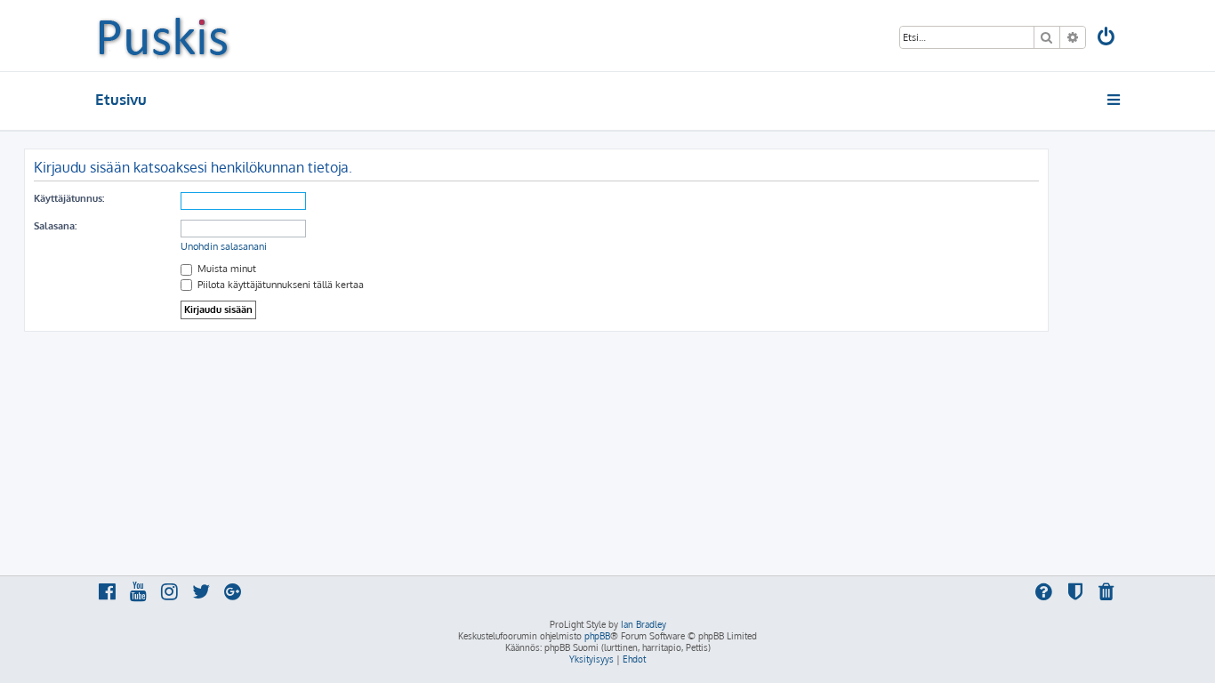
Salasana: (55, 226)
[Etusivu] (163, 35)
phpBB (597, 636)
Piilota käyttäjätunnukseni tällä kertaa (279, 284)
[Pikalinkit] (1115, 100)
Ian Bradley (643, 624)
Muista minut (225, 268)
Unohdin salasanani (224, 246)
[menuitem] (1107, 39)
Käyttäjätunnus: (69, 198)
